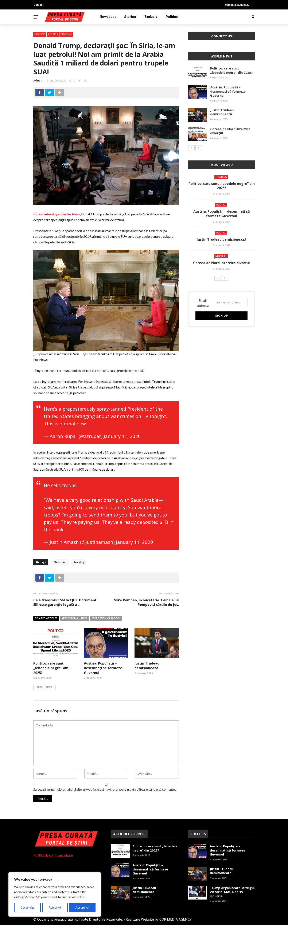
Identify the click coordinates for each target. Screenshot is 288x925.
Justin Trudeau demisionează (147, 665)
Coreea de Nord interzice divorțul (230, 131)
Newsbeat (108, 17)
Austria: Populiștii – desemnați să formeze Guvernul (103, 668)
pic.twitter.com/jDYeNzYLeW (118, 423)
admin (37, 80)
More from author (74, 618)
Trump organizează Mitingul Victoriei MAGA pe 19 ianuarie (232, 892)
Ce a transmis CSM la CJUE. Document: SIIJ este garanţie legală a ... (65, 602)
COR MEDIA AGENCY (175, 919)
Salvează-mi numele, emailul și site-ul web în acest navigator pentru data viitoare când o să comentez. (105, 789)
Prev (40, 687)
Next (49, 687)
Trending (66, 34)
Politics (172, 17)
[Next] (198, 147)
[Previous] (191, 147)
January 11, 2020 (122, 436)
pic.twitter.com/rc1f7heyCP (97, 529)
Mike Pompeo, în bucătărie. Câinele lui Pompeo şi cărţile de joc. (146, 602)
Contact (38, 4)
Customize (27, 907)
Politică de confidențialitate (53, 855)
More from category (106, 618)
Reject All (55, 907)
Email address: (202, 302)
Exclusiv (150, 17)
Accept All (82, 907)
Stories (130, 17)
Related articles (46, 618)
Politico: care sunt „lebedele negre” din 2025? (50, 668)
